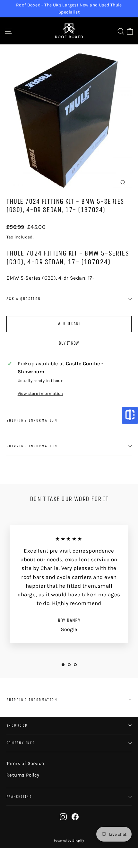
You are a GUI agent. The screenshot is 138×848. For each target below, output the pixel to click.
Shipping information (31, 420)
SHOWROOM (17, 725)
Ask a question (23, 298)
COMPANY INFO (20, 743)
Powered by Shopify (69, 841)
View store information (40, 393)
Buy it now (69, 343)
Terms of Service (25, 763)
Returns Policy (22, 775)
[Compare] (130, 415)
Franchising (19, 797)
